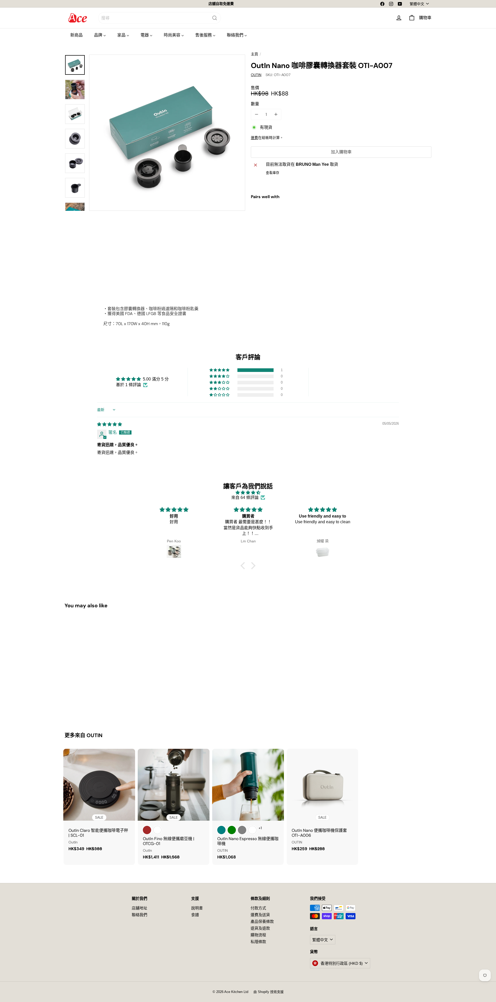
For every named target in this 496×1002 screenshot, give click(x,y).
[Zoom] (167, 133)
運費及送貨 (260, 915)
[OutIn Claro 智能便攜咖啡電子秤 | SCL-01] (99, 802)
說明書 (197, 908)
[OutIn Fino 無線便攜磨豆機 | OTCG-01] (174, 807)
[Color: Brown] (147, 830)
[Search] (214, 18)
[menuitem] (76, 35)
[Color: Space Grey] (242, 830)
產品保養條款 (262, 921)
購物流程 (258, 935)
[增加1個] (275, 114)
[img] (109, 424)
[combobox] (159, 18)
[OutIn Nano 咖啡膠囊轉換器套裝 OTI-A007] (341, 221)
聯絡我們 (139, 915)
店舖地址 (139, 908)
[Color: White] (157, 830)
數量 (255, 104)
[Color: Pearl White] (252, 830)
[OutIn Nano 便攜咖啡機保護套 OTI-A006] (322, 802)
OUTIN (95, 735)
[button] (220, 370)
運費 (254, 138)
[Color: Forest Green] (232, 830)
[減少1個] (256, 114)
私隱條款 (258, 941)
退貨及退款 (260, 928)
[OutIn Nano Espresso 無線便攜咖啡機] (248, 807)
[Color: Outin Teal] (221, 830)
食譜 (195, 915)
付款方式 (258, 908)
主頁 (254, 54)
